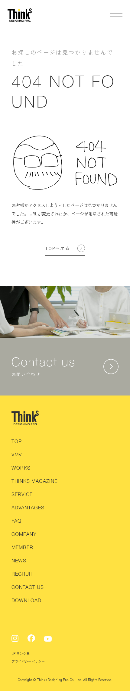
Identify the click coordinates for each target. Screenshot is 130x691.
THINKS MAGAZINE (34, 481)
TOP (16, 441)
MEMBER (22, 547)
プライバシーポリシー (28, 661)
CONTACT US (27, 587)
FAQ (16, 521)
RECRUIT (22, 574)
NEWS (18, 561)
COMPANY (24, 534)
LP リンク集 (20, 653)
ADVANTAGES (27, 508)
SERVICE (22, 494)
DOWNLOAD (26, 600)
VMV (16, 455)
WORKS (21, 468)
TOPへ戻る (57, 248)
